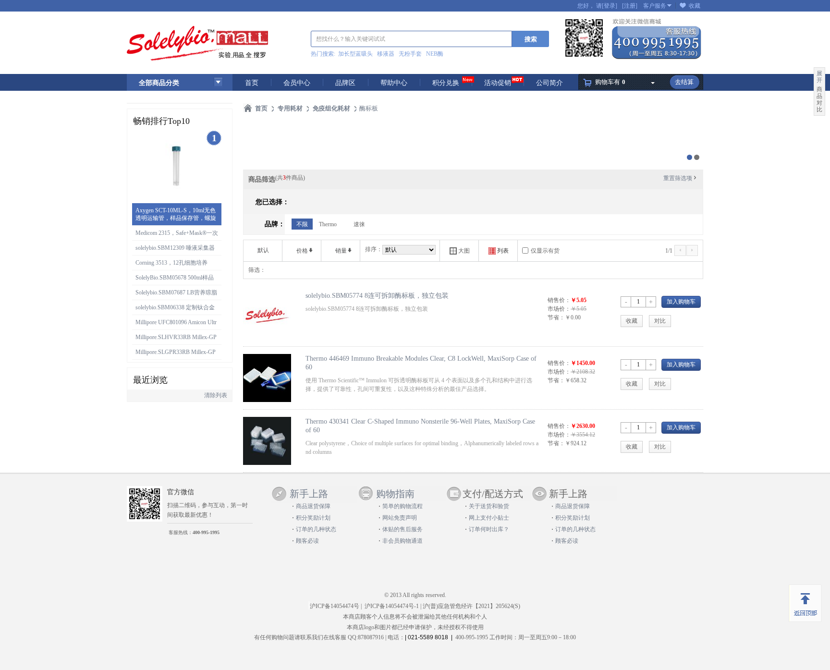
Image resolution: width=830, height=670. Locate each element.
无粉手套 (410, 53)
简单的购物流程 (402, 506)
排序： (373, 249)
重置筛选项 (680, 178)
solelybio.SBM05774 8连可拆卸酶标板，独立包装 (377, 295)
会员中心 (296, 82)
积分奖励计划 (313, 517)
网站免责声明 (399, 517)
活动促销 (497, 82)
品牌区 (345, 82)
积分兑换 (445, 82)
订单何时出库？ (489, 529)
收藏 (694, 5)
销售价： (559, 300)
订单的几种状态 (316, 529)
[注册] (629, 5)
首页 (251, 82)
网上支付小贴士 (489, 517)
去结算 (684, 81)
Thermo (328, 224)
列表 (498, 251)
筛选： (257, 270)
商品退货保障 (313, 506)
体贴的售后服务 (402, 529)
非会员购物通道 (402, 540)
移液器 (385, 53)
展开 (819, 77)
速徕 (359, 224)
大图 (460, 251)
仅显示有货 (545, 250)
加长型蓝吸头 (355, 53)
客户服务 (654, 5)
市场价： (559, 308)
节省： (556, 317)
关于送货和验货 (489, 506)
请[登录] (606, 5)
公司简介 (549, 82)
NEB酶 (434, 53)
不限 (302, 224)
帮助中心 (393, 82)
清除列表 (215, 395)
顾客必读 (307, 540)
